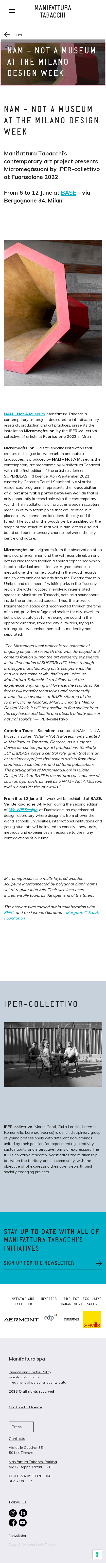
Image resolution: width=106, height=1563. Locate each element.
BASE (68, 192)
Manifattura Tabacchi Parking (33, 1462)
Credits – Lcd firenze (25, 1407)
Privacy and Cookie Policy (30, 1372)
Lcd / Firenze (46, 1544)
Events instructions (24, 1377)
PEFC (9, 912)
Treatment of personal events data (37, 1382)
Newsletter (17, 1535)
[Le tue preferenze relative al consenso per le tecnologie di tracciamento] (97, 1554)
